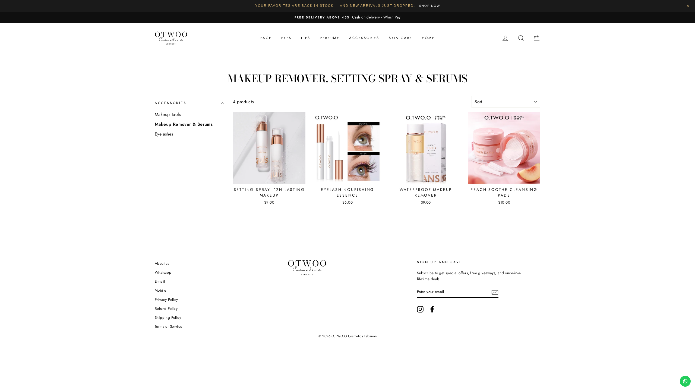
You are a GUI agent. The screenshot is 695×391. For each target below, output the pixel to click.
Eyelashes (164, 134)
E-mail (160, 281)
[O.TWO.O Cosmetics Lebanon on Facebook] (432, 309)
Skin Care (400, 37)
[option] (347, 17)
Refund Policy (166, 308)
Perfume (329, 37)
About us (162, 263)
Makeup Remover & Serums (184, 124)
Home (428, 37)
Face (265, 37)
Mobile (160, 290)
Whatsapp (163, 272)
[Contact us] (685, 381)
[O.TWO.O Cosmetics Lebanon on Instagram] (420, 309)
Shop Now (429, 5)
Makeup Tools (168, 114)
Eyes (286, 37)
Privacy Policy (166, 299)
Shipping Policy (168, 317)
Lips (305, 37)
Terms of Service (168, 326)
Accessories (364, 37)
